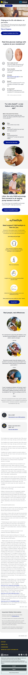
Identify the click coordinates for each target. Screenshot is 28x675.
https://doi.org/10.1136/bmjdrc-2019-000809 (10, 585)
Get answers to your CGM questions (16, 417)
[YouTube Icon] (26, 655)
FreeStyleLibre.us (15, 616)
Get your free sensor (13, 429)
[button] (26, 5)
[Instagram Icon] (21, 655)
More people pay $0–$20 (13, 76)
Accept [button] (14, 666)
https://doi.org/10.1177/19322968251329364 (10, 601)
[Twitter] (24, 655)
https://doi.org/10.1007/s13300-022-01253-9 (10, 593)
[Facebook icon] (19, 655)
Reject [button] (14, 669)
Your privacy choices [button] (14, 672)
